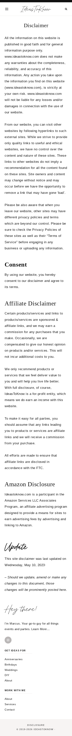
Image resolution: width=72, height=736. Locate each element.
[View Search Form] (66, 9)
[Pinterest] (8, 640)
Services (10, 704)
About (8, 680)
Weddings (11, 669)
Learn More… (40, 629)
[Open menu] (6, 9)
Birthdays (11, 664)
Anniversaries (13, 659)
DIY (7, 675)
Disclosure (36, 725)
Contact (10, 709)
